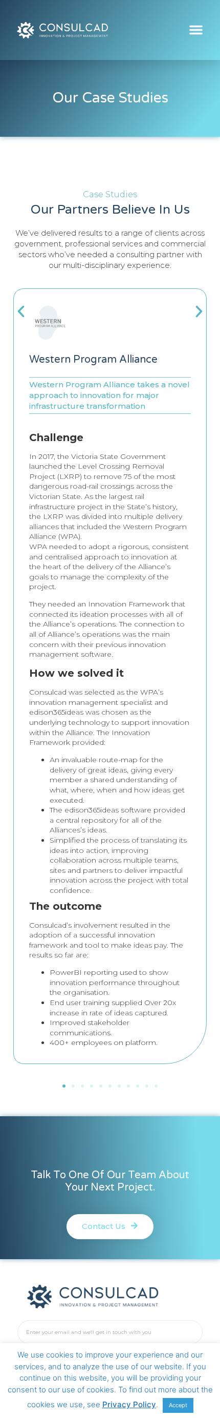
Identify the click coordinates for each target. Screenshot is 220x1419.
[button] (196, 29)
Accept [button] (178, 1405)
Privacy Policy (129, 1404)
